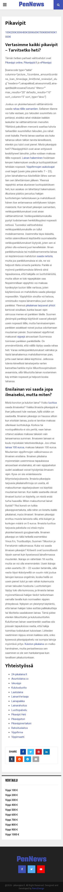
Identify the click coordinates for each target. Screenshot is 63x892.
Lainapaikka (18, 701)
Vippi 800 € (11, 824)
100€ (8, 32)
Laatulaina (17, 692)
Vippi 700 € (11, 819)
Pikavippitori (18, 719)
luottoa (52, 402)
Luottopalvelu (19, 710)
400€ (25, 32)
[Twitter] (31, 869)
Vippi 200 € (11, 795)
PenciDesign (38, 888)
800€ (47, 32)
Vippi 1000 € (12, 834)
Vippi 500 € (11, 809)
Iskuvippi (16, 683)
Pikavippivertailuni (21, 723)
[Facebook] (22, 869)
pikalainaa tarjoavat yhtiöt (40, 305)
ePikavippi (45, 62)
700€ (41, 32)
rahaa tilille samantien (25, 108)
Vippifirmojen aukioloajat (40, 166)
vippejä (21, 336)
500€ (30, 32)
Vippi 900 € (11, 829)
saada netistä (44, 256)
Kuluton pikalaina (34, 644)
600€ (36, 32)
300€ (19, 32)
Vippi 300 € (11, 800)
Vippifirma (17, 732)
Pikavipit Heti (18, 714)
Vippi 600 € (11, 814)
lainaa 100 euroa (14, 447)
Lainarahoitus (19, 705)
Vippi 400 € (11, 805)
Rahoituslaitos (19, 728)
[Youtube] (41, 869)
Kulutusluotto (19, 687)
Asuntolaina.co (20, 678)
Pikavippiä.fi (30, 62)
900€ (53, 32)
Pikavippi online (14, 62)
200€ (13, 32)
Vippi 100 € (11, 790)
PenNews (31, 4)
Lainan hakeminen (32, 157)
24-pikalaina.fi (19, 674)
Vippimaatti (17, 736)
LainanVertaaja (20, 696)
